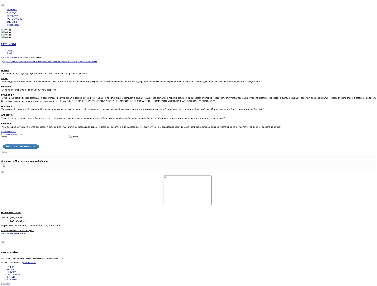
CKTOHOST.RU (29, 262)
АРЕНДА (11, 12)
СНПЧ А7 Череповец (10, 57)
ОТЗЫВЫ (12, 21)
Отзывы (8, 43)
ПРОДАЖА (12, 15)
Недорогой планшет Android (13, 134)
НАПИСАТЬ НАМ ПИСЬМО (14, 233)
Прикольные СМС (8, 131)
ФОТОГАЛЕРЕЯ (15, 18)
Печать (10, 50)
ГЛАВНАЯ (12, 9)
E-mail (9, 53)
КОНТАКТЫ (13, 24)
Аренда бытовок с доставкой (364, 246)
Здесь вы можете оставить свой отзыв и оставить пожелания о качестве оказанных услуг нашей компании (50, 61)
